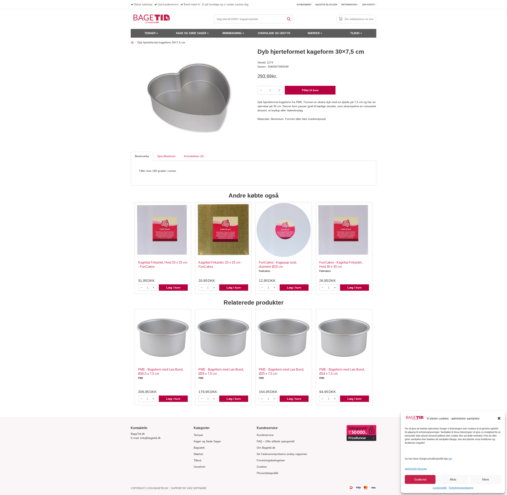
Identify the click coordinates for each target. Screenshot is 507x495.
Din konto (368, 4)
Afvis (453, 479)
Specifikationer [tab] (166, 156)
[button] (499, 418)
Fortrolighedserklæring (461, 487)
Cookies (262, 466)
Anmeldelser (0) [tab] (194, 156)
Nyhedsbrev (304, 4)
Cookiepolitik (440, 487)
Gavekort (199, 466)
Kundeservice (265, 435)
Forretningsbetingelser (271, 460)
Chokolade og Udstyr (274, 33)
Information (349, 4)
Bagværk (199, 447)
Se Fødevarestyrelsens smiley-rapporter (282, 454)
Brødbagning (232, 33)
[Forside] (132, 42)
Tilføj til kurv (310, 90)
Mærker (314, 33)
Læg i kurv (173, 287)
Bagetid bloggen (326, 4)
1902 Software (196, 488)
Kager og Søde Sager (207, 441)
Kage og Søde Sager (191, 33)
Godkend (420, 479)
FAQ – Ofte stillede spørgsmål (275, 441)
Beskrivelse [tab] (142, 156)
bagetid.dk (161, 488)
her (450, 458)
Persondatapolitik (267, 473)
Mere (485, 479)
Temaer (150, 33)
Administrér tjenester (416, 468)
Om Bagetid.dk (266, 447)
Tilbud (354, 33)
